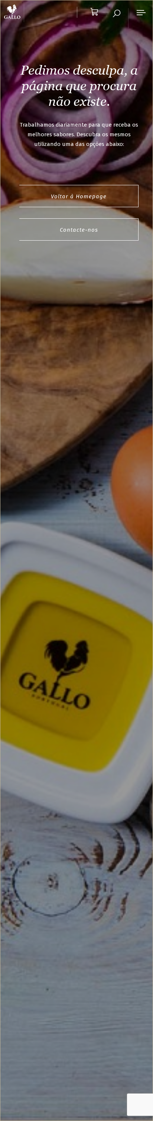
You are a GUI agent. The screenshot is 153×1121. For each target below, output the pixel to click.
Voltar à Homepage (79, 196)
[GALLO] (14, 12)
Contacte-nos (79, 230)
